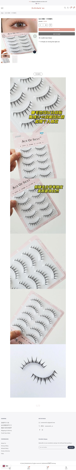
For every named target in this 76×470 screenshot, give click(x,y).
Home (2, 13)
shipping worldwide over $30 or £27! (38, 1)
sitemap (54, 463)
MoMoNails (45, 463)
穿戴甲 (50, 463)
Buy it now (56, 34)
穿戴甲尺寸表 (5, 423)
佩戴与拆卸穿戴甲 (6, 428)
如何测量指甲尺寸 (6, 425)
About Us (3, 443)
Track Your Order (5, 433)
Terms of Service (5, 451)
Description (38, 74)
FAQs (2, 453)
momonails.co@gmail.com (48, 422)
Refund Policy (4, 448)
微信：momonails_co (47, 426)
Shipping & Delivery (6, 430)
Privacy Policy (4, 446)
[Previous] (3, 36)
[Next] (34, 36)
